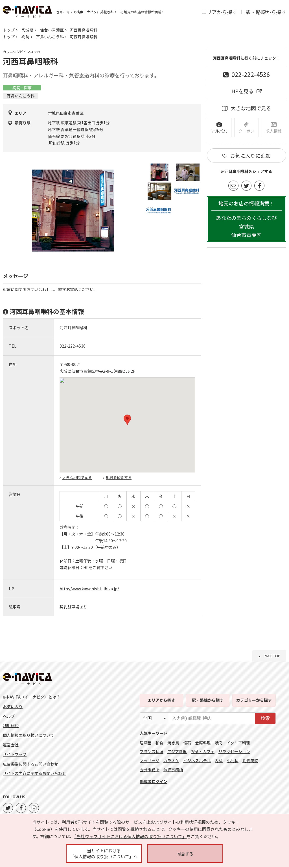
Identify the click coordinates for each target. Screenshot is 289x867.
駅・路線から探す (266, 12)
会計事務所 (149, 769)
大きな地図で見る (77, 477)
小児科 (232, 760)
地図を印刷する (119, 477)
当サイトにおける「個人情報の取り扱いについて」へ (104, 853)
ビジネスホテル (197, 760)
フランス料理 (151, 751)
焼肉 (219, 742)
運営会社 (11, 744)
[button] (127, 419)
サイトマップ (15, 754)
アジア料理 (177, 751)
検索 (265, 718)
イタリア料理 (238, 742)
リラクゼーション (234, 751)
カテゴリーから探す (254, 700)
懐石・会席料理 (197, 742)
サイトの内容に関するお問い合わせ (34, 773)
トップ (9, 30)
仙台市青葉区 (52, 30)
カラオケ (171, 760)
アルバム (219, 131)
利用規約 (11, 725)
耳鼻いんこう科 (50, 37)
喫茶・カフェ (202, 751)
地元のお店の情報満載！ (246, 219)
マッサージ (149, 760)
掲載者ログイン (153, 781)
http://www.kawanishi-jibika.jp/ (89, 588)
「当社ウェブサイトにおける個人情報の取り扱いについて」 (130, 836)
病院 (25, 37)
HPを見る (242, 91)
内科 (219, 760)
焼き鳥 (173, 742)
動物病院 (250, 760)
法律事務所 (173, 769)
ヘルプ (9, 716)
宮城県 (27, 30)
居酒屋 (146, 742)
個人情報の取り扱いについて (28, 735)
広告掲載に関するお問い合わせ (30, 764)
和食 (159, 742)
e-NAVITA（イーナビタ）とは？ (31, 697)
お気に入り (13, 706)
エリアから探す (219, 12)
